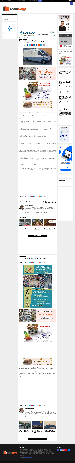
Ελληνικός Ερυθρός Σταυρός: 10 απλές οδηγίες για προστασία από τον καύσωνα (65, 92)
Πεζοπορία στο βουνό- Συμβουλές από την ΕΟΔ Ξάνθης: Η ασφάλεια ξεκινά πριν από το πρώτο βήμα (65, 72)
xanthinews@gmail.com (28, 457)
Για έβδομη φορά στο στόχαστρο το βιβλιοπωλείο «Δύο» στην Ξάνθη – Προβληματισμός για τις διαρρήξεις (65, 113)
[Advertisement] (37, 23)
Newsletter (27, 0)
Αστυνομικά (20, 39)
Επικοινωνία (14, 0)
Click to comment (37, 235)
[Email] (69, 450)
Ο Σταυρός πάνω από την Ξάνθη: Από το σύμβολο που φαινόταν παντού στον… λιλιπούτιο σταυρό (50, 431)
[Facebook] (58, 450)
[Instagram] (63, 450)
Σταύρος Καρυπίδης (23, 42)
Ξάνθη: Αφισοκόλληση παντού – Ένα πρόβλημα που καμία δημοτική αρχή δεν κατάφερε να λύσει (65, 97)
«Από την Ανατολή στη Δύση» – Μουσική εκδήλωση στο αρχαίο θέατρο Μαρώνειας (64, 102)
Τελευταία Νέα (24, 39)
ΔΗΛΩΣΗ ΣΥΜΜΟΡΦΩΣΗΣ (21, 0)
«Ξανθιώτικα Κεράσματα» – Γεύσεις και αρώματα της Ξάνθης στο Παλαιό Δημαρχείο (50, 228)
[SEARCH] (15, 19)
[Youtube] (66, 450)
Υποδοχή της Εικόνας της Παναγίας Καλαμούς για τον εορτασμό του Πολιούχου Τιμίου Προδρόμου (24, 432)
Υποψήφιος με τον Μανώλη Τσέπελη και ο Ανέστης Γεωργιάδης (48, 201)
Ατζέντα (20, 256)
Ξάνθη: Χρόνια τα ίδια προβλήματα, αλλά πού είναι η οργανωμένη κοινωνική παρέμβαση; (65, 108)
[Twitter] (61, 450)
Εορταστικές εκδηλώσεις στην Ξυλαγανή (28, 201)
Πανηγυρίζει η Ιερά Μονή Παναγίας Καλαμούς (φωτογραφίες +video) (36, 228)
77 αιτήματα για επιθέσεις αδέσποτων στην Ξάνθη (52, 0)
